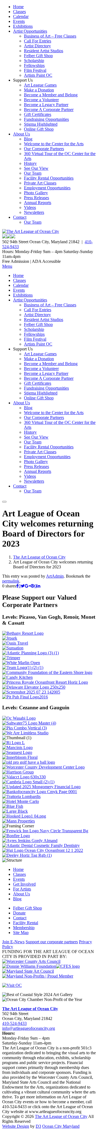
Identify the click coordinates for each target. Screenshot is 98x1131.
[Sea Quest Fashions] (17, 752)
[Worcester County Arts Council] (31, 961)
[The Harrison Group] (18, 772)
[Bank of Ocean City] (39, 791)
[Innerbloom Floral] (20, 757)
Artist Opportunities (30, 31)
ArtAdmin (55, 576)
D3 (38, 1126)
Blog (28, 139)
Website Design (15, 1126)
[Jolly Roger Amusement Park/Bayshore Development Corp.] (9, 638)
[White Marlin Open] (21, 662)
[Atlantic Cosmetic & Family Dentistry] (41, 845)
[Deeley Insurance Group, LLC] (27, 855)
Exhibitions (23, 26)
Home (18, 6)
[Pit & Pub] (25, 697)
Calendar (21, 16)
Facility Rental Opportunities (49, 178)
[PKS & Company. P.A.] (24, 728)
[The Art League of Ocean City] (30, 231)
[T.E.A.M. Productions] (22, 667)
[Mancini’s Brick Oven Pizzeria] (17, 747)
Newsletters (34, 212)
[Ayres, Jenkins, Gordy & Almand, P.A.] (29, 840)
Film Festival (35, 70)
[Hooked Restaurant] (24, 816)
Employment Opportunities (47, 188)
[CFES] (68, 966)
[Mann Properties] (18, 821)
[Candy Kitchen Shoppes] (17, 677)
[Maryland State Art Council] (28, 971)
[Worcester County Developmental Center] (43, 767)
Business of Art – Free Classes (50, 36)
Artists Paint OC (38, 75)
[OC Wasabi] (19, 718)
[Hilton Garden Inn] (42, 850)
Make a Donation (39, 90)
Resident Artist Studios (43, 50)
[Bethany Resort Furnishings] (23, 633)
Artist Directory (37, 46)
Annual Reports (37, 202)
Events (19, 21)
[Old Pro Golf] (28, 762)
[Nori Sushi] (31, 692)
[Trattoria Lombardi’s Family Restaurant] (21, 796)
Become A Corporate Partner (49, 109)
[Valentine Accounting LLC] (24, 777)
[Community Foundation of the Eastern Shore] (47, 672)
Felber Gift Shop (38, 55)
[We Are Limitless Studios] (25, 733)
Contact (19, 217)
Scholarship (34, 60)
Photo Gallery (36, 192)
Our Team (32, 173)
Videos (30, 207)
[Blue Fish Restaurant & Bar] (12, 806)
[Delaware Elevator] (33, 687)
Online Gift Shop (39, 129)
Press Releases (36, 197)
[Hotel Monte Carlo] (20, 801)
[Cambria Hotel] (28, 781)
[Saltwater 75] (29, 723)
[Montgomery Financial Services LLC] (41, 786)
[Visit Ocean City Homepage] (12, 985)
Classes (19, 11)
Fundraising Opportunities (46, 119)
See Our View (36, 168)
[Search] (4, 502)
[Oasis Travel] (15, 643)
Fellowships (34, 65)
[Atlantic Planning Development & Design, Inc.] (30, 653)
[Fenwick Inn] (45, 830)
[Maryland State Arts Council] (29, 966)
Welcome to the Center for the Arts (54, 143)
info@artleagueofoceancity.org (28, 1028)
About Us (21, 134)
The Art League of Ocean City (39, 557)
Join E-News (13, 941)
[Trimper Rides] (11, 657)
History (30, 163)
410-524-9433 (14, 1023)
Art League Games (40, 85)
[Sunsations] (12, 648)
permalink (10, 581)
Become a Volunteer (41, 99)
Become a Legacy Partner (46, 104)
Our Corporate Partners (44, 148)
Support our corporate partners (52, 941)
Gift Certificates (37, 114)
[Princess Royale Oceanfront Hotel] (45, 682)
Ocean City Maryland (60, 1126)
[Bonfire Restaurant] (16, 835)
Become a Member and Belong (51, 95)
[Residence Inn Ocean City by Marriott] (13, 742)
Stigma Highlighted (40, 124)
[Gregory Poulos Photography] (15, 811)
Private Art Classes (40, 183)
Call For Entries (37, 41)
